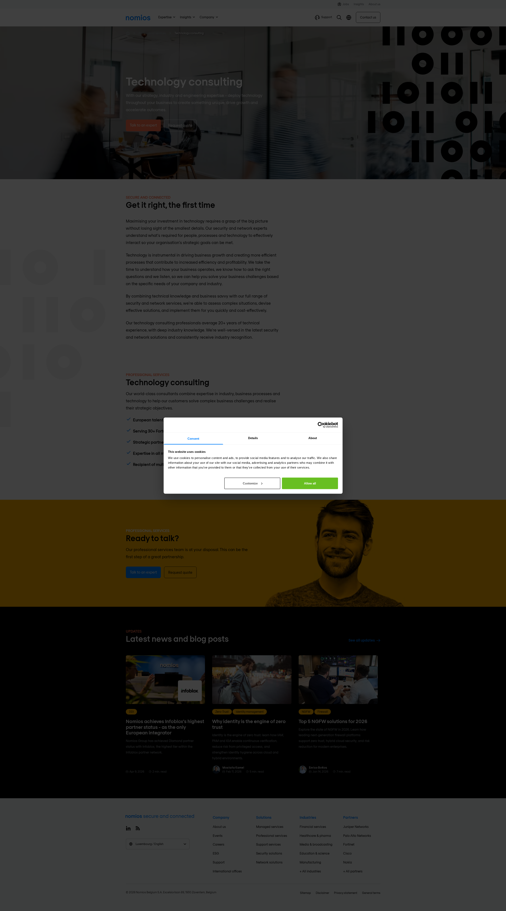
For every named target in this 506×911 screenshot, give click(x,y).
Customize (250, 483)
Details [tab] (253, 437)
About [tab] (312, 437)
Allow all (310, 483)
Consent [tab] (193, 438)
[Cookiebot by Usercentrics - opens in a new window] (320, 425)
